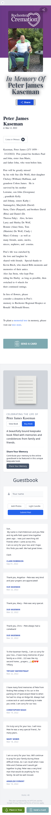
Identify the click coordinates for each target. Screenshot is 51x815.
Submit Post (25, 512)
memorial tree (20, 320)
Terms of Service (33, 803)
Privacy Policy (18, 803)
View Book (13, 423)
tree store (16, 324)
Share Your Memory (18, 466)
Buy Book (28, 423)
